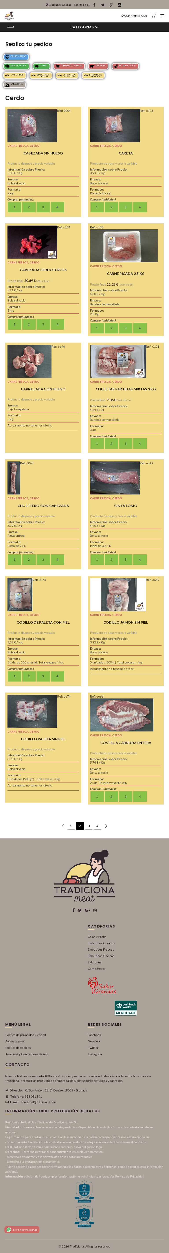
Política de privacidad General (25, 1035)
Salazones (17, 84)
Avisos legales (15, 1041)
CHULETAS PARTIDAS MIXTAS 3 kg (126, 389)
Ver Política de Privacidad (127, 1176)
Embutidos (17, 74)
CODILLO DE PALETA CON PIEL (43, 622)
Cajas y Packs (18, 56)
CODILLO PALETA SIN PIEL (43, 739)
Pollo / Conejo (127, 65)
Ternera (101, 65)
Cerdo (43, 65)
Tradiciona (77, 1246)
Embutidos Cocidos (43, 75)
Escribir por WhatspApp (25, 1229)
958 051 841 (82, 4)
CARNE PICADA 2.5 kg (126, 273)
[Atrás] (10, 27)
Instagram (95, 1054)
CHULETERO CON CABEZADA (43, 505)
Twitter (93, 1047)
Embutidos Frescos (95, 75)
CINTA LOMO (125, 505)
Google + (94, 1041)
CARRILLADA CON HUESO (43, 389)
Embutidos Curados (69, 75)
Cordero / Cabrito (71, 65)
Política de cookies (18, 1047)
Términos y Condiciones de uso (26, 1054)
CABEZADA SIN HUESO (43, 153)
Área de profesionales (134, 16)
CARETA (126, 153)
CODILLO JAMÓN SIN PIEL (125, 622)
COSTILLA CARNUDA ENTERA (125, 742)
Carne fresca (19, 65)
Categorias (82, 27)
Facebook (94, 1035)
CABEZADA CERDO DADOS (43, 270)
